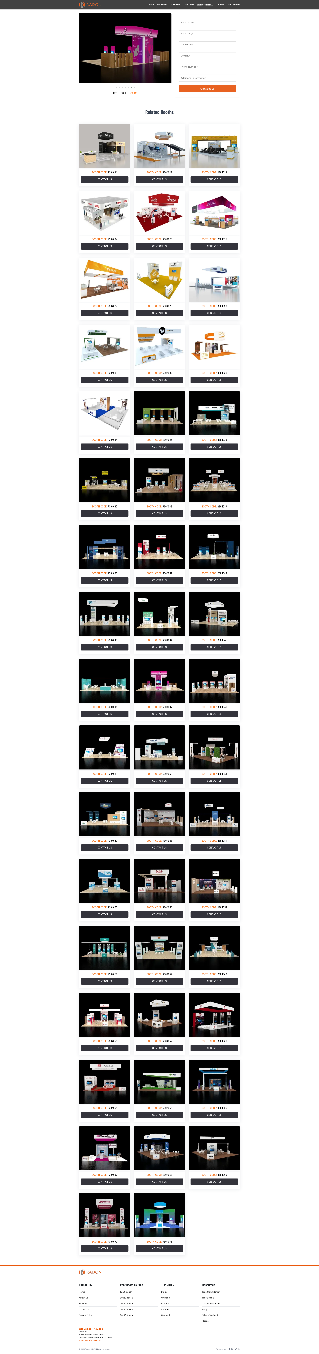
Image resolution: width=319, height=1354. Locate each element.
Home (82, 1292)
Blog (204, 1309)
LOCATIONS (189, 4)
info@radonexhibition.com (90, 1340)
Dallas (164, 1292)
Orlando (165, 1303)
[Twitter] (236, 1349)
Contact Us (84, 1309)
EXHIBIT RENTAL (205, 4)
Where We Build (210, 1315)
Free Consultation (211, 1292)
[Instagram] (232, 1349)
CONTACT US (233, 4)
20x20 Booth (126, 1297)
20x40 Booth (126, 1309)
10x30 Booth (126, 1292)
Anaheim (165, 1309)
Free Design (208, 1297)
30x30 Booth (126, 1315)
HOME (151, 4)
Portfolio (83, 1303)
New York (165, 1315)
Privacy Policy (85, 1315)
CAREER (220, 4)
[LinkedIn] (239, 1349)
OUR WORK (174, 4)
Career (205, 1321)
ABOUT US (162, 4)
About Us (83, 1297)
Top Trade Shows (211, 1303)
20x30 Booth (126, 1303)
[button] (116, 87)
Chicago (165, 1297)
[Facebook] (229, 1349)
